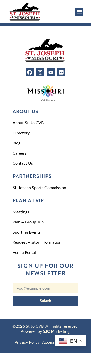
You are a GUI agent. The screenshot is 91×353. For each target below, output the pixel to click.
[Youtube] (51, 72)
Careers (19, 153)
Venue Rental (24, 252)
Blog (16, 143)
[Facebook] (30, 72)
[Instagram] (40, 72)
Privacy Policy (27, 342)
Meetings (21, 211)
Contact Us (23, 163)
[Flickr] (61, 72)
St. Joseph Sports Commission (39, 187)
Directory (21, 132)
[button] (79, 12)
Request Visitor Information (37, 242)
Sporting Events (27, 232)
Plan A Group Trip (28, 221)
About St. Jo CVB (28, 122)
